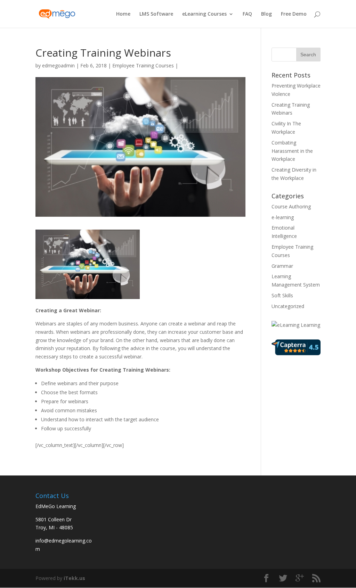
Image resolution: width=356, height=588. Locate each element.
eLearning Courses (204, 14)
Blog (266, 14)
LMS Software (156, 14)
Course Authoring (291, 206)
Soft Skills (282, 295)
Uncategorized (288, 306)
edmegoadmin (58, 65)
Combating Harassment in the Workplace (292, 151)
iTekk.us (74, 578)
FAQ (247, 14)
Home (123, 14)
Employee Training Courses (143, 65)
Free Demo (294, 14)
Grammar (282, 266)
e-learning (283, 217)
